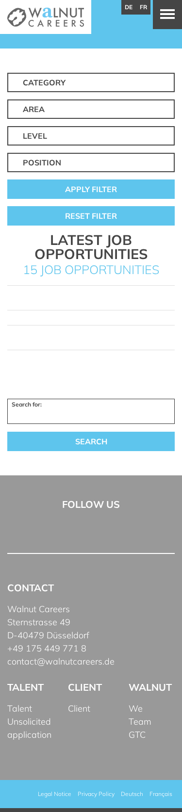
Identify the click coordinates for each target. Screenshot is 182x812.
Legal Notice (54, 793)
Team (140, 721)
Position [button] (42, 162)
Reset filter (91, 216)
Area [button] (34, 109)
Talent (19, 708)
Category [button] (44, 82)
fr (143, 7)
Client (79, 708)
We (136, 708)
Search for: (27, 404)
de (128, 7)
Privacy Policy (96, 793)
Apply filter (91, 189)
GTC (137, 734)
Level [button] (35, 136)
